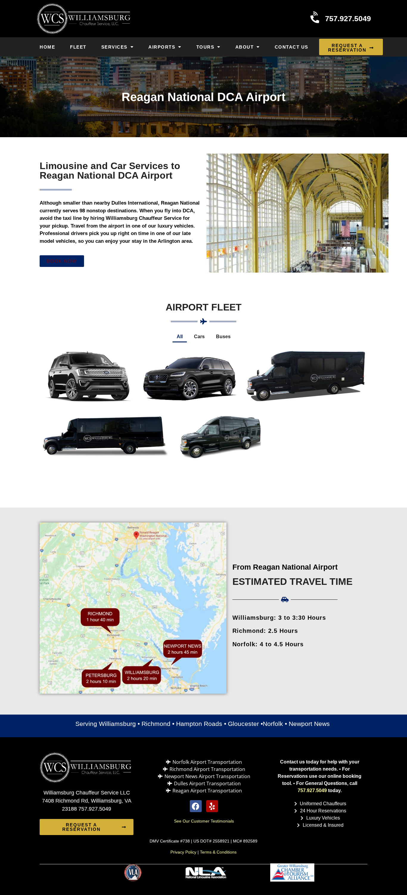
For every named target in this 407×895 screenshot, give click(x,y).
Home (47, 47)
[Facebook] (196, 806)
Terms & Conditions (218, 852)
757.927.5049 (312, 790)
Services (114, 47)
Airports (161, 47)
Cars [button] (199, 336)
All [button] (180, 336)
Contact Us (291, 47)
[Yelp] (212, 806)
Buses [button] (223, 336)
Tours (205, 47)
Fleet (78, 47)
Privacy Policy (183, 852)
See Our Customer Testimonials (204, 821)
